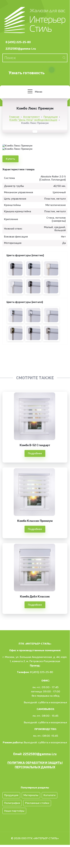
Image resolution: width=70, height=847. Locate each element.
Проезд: (35, 665)
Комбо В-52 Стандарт (35, 445)
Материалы (31, 795)
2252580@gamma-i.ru (21, 48)
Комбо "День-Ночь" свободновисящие (33, 120)
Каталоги (50, 795)
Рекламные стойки (37, 803)
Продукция (51, 117)
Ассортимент (31, 117)
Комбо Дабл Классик (35, 596)
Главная (14, 117)
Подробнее (35, 453)
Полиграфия (12, 803)
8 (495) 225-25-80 (18, 42)
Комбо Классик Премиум (35, 521)
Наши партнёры (14, 811)
